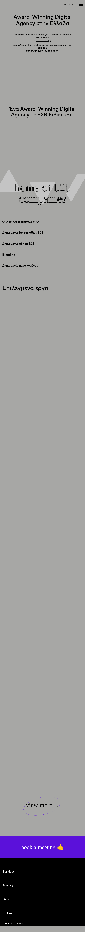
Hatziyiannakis (62, 512)
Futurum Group (63, 415)
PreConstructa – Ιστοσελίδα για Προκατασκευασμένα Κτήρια (67, 740)
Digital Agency (36, 34)
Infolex (57, 465)
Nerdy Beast (60, 383)
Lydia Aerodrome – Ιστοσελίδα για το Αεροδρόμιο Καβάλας (67, 681)
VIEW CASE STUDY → (64, 340)
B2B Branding (43, 40)
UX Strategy (48, 137)
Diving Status (61, 565)
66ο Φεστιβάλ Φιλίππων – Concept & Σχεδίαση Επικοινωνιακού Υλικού (66, 622)
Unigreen (58, 350)
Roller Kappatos (63, 315)
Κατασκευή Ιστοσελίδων (22, 134)
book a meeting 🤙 (42, 847)
